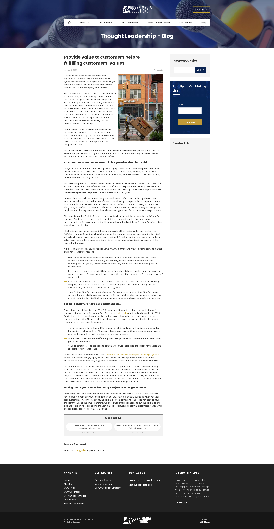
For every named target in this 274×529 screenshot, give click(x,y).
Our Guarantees (129, 22)
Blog (203, 22)
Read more (181, 502)
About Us (85, 22)
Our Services (105, 22)
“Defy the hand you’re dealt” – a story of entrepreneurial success (89, 426)
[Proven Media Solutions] (137, 12)
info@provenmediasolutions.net (145, 480)
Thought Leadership (74, 503)
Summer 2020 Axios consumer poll (122, 354)
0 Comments (157, 70)
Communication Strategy (108, 487)
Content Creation (103, 480)
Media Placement (103, 484)
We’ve (143, 354)
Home (67, 480)
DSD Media (205, 522)
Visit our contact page (140, 484)
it (158, 354)
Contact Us (201, 9)
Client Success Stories (158, 22)
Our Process (185, 22)
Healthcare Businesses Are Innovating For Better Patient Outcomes (137, 426)
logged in (81, 450)
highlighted (152, 354)
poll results (122, 313)
